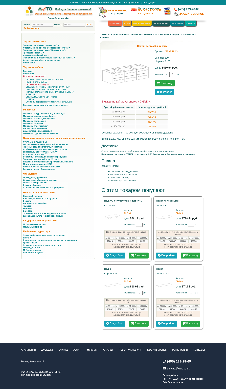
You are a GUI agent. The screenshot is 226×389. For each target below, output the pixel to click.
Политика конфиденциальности (36, 375)
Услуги (127, 23)
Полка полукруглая (167, 200)
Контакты (190, 23)
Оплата (63, 349)
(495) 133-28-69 (188, 9)
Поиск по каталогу (141, 23)
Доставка (47, 349)
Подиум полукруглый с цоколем (123, 200)
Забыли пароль (31, 28)
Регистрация (177, 23)
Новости (92, 349)
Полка (107, 268)
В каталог (165, 92)
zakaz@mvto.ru (145, 13)
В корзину (166, 83)
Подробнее (116, 255)
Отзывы (108, 349)
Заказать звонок (161, 23)
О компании (115, 23)
